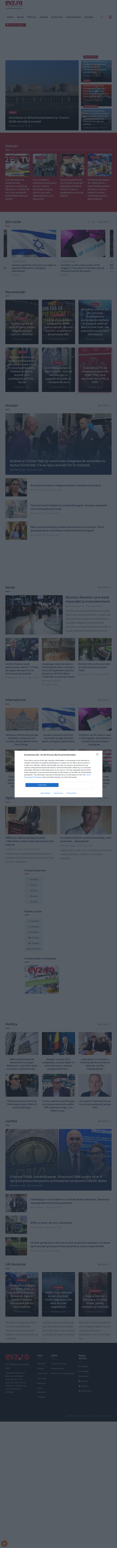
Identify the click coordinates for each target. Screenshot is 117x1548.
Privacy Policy (71, 793)
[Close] (98, 755)
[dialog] (58, 774)
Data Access (58, 793)
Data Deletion (46, 793)
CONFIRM (42, 785)
